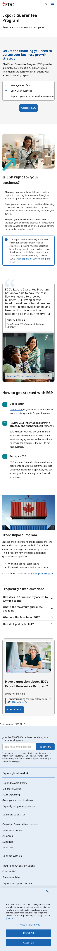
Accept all (28, 942)
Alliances (7, 836)
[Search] (46, 4)
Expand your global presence (18, 806)
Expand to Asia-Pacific (14, 783)
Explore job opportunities (17, 883)
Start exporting (11, 794)
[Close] (47, 891)
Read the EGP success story (21, 376)
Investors (7, 847)
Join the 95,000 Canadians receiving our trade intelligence (25, 739)
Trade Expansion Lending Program (33, 258)
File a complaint (11, 877)
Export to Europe (12, 788)
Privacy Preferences (28, 924)
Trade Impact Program (41, 573)
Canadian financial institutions (20, 824)
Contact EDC (28, 107)
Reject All (28, 933)
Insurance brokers (13, 830)
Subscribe (45, 746)
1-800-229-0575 (18, 702)
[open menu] (53, 5)
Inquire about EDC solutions (18, 865)
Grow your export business (17, 800)
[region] (28, 919)
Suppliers (8, 841)
